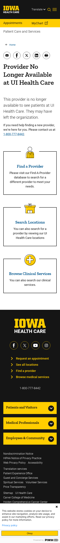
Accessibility (35, 462)
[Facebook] (14, 345)
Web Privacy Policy (14, 462)
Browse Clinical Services (30, 273)
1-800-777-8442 (13, 134)
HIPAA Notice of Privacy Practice (22, 458)
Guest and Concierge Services (20, 477)
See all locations (27, 364)
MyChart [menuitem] (37, 23)
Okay (30, 533)
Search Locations (30, 222)
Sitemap (8, 493)
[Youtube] (35, 345)
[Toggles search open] (50, 9)
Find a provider (26, 371)
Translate (37, 9)
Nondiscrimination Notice (18, 453)
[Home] (13, 9)
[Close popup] (56, 506)
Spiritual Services (13, 482)
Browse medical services (32, 377)
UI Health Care (23, 493)
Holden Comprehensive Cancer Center (25, 502)
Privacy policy (9, 525)
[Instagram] (46, 345)
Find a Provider (30, 166)
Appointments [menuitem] (12, 23)
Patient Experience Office (17, 473)
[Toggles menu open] (54, 9)
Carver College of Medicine (18, 497)
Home (12, 44)
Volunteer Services (36, 482)
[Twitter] (24, 345)
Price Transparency (14, 486)
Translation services (15, 468)
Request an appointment (32, 358)
